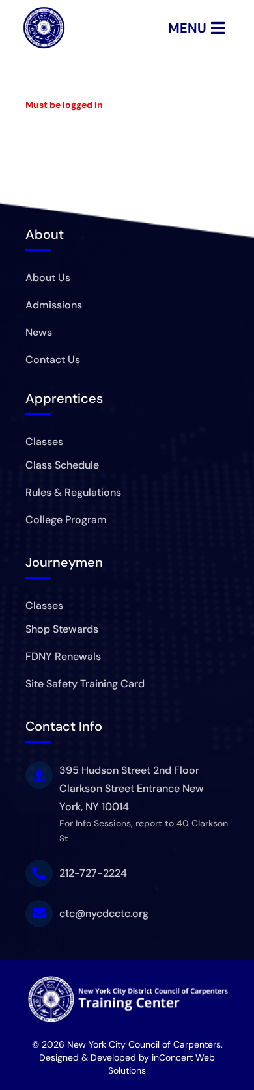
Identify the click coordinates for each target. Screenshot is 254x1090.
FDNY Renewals (63, 656)
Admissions (53, 305)
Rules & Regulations (73, 492)
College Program (66, 519)
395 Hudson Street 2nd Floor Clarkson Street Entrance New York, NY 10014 (131, 788)
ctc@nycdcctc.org (103, 913)
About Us (47, 277)
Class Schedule (62, 465)
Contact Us (52, 359)
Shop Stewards (61, 629)
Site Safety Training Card (85, 683)
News (38, 332)
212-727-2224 (93, 873)
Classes (44, 441)
